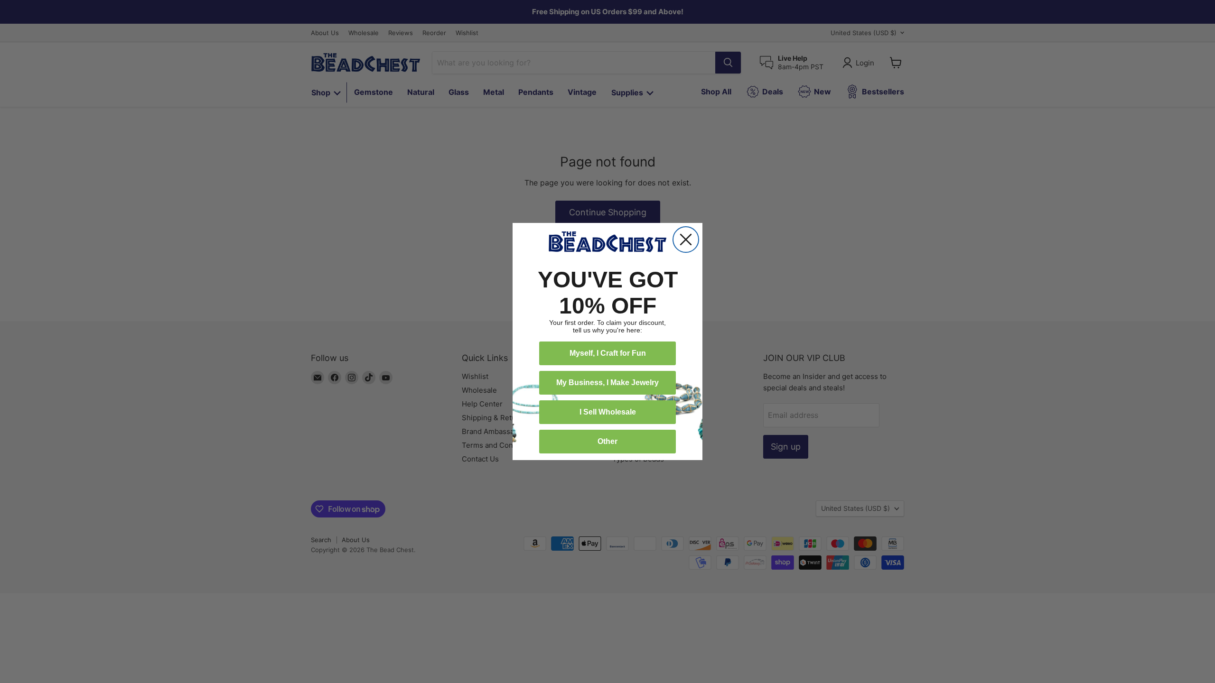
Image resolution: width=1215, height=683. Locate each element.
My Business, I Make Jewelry (607, 382)
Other (607, 441)
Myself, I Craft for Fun (608, 353)
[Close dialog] (686, 239)
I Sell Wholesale (607, 412)
